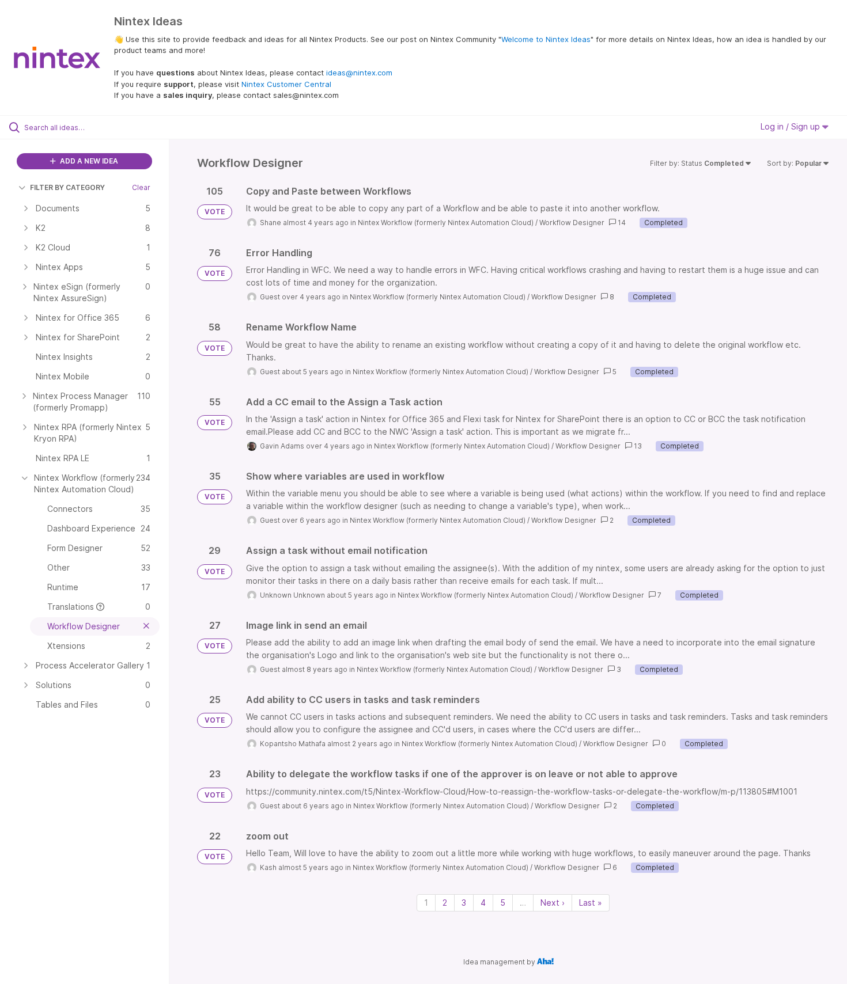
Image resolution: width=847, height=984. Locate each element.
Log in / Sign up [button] (791, 126)
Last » (590, 902)
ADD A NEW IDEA (88, 161)
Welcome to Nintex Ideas (546, 39)
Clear (141, 187)
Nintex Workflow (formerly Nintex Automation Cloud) (446, 222)
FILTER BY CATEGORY (67, 187)
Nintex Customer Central (286, 84)
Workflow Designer (571, 222)
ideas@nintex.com (359, 72)
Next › (552, 902)
